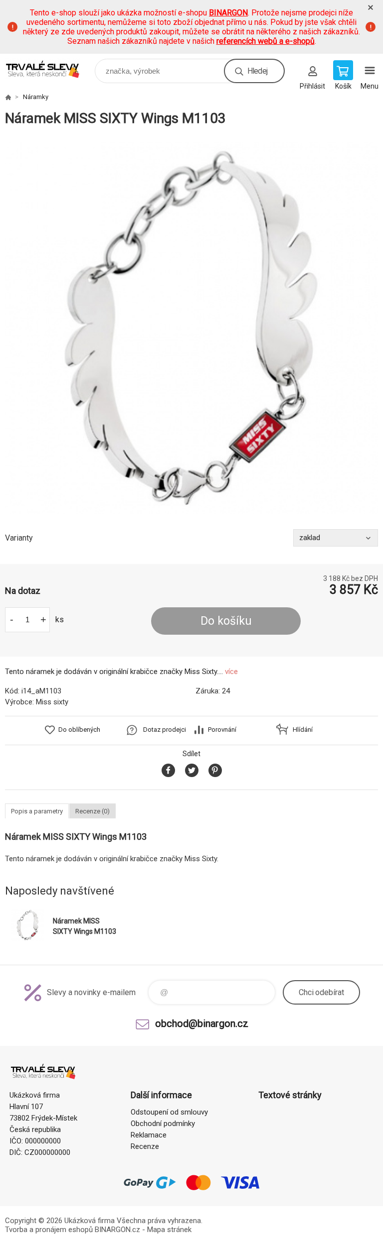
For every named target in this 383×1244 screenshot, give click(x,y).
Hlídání (303, 729)
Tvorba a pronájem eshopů (49, 1229)
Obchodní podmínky (163, 1123)
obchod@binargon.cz (201, 1023)
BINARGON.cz (117, 1229)
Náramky (35, 97)
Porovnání (222, 729)
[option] (191, 328)
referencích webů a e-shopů (265, 41)
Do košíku (226, 621)
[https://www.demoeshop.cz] (8, 97)
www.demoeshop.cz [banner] (49, 68)
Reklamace (149, 1135)
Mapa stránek (169, 1229)
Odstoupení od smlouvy (169, 1112)
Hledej (257, 71)
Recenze (145, 1146)
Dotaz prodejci (164, 729)
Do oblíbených (79, 729)
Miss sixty (52, 701)
